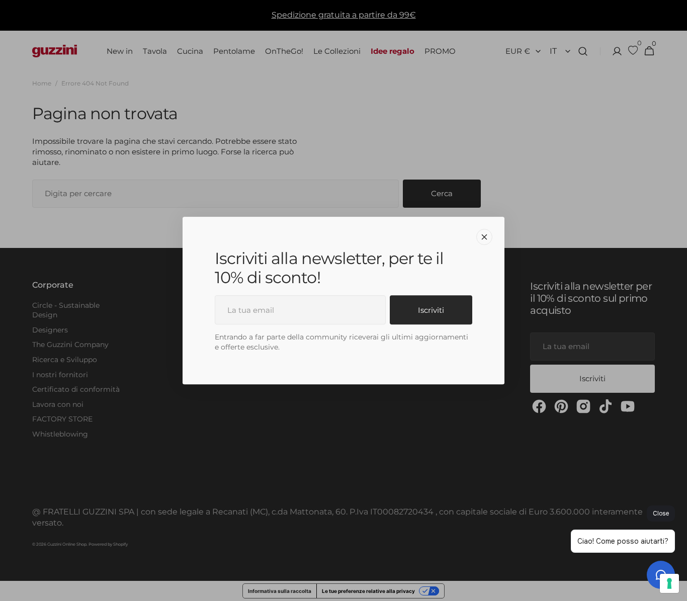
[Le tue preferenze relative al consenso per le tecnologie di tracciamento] (669, 583)
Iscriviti (431, 310)
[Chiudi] (484, 237)
